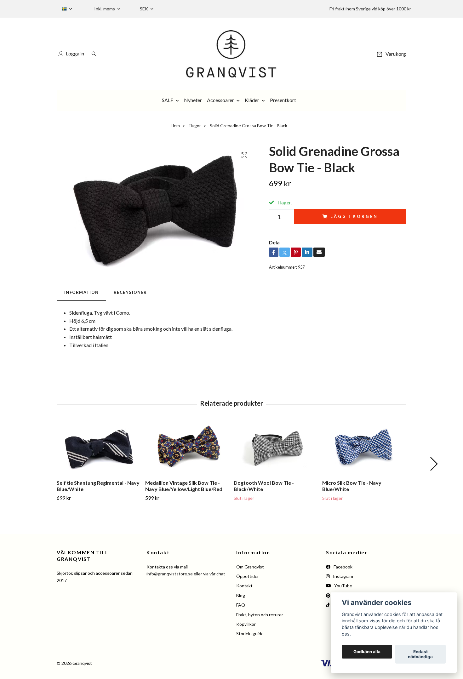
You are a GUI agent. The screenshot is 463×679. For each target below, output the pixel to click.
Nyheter (193, 100)
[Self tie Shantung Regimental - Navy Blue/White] (98, 448)
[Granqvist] (231, 54)
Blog (240, 595)
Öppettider (247, 576)
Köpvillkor (246, 624)
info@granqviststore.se (169, 573)
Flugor (195, 125)
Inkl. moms (105, 8)
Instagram (342, 576)
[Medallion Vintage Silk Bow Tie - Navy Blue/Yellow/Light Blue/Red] (187, 448)
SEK (144, 8)
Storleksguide (250, 633)
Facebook (342, 566)
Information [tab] (81, 292)
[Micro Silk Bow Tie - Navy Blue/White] (364, 448)
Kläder (252, 100)
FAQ (240, 605)
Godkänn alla (366, 651)
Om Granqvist (250, 566)
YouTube (342, 585)
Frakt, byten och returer (259, 614)
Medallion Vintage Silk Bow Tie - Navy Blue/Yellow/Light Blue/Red (183, 486)
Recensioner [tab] (130, 292)
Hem (175, 125)
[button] (433, 464)
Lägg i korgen (354, 216)
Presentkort (283, 100)
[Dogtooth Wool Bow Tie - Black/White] (275, 448)
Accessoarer (220, 100)
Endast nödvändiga (420, 654)
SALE (167, 100)
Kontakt (244, 585)
